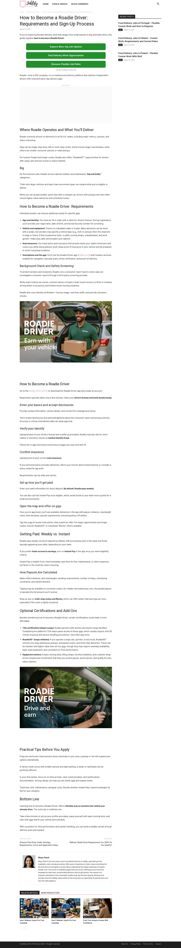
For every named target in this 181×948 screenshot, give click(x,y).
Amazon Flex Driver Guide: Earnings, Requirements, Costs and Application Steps (39, 843)
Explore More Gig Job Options (66, 46)
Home (45, 4)
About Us (124, 944)
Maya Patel (43, 857)
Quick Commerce (79, 4)
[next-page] (25, 928)
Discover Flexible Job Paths (66, 64)
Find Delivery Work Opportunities (66, 55)
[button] (158, 4)
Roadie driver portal (38, 391)
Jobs (120, 30)
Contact (158, 944)
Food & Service (59, 4)
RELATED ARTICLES (29, 893)
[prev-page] (21, 928)
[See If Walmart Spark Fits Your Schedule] (34, 908)
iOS (80, 255)
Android (86, 255)
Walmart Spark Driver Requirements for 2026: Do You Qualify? (91, 843)
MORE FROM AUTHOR (50, 893)
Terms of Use (148, 944)
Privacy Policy (136, 944)
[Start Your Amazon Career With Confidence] (97, 908)
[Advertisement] (66, 104)
